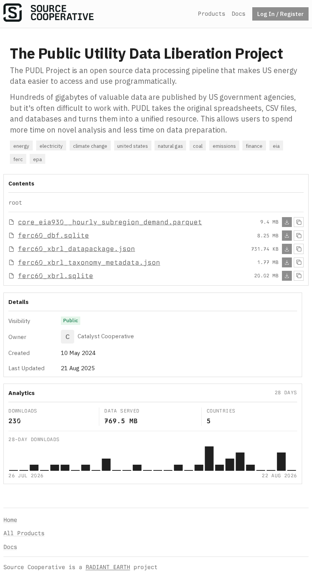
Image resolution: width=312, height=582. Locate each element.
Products (211, 13)
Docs (238, 13)
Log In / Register (280, 14)
